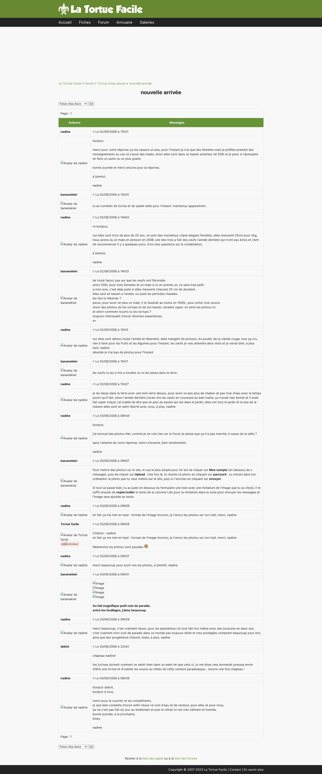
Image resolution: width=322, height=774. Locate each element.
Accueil (65, 22)
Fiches (85, 22)
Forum (103, 22)
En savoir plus (253, 769)
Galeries (147, 22)
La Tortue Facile (70, 83)
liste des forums (186, 758)
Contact (236, 769)
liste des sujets (153, 758)
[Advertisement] (161, 53)
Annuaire (124, 22)
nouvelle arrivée (140, 83)
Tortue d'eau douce (112, 83)
